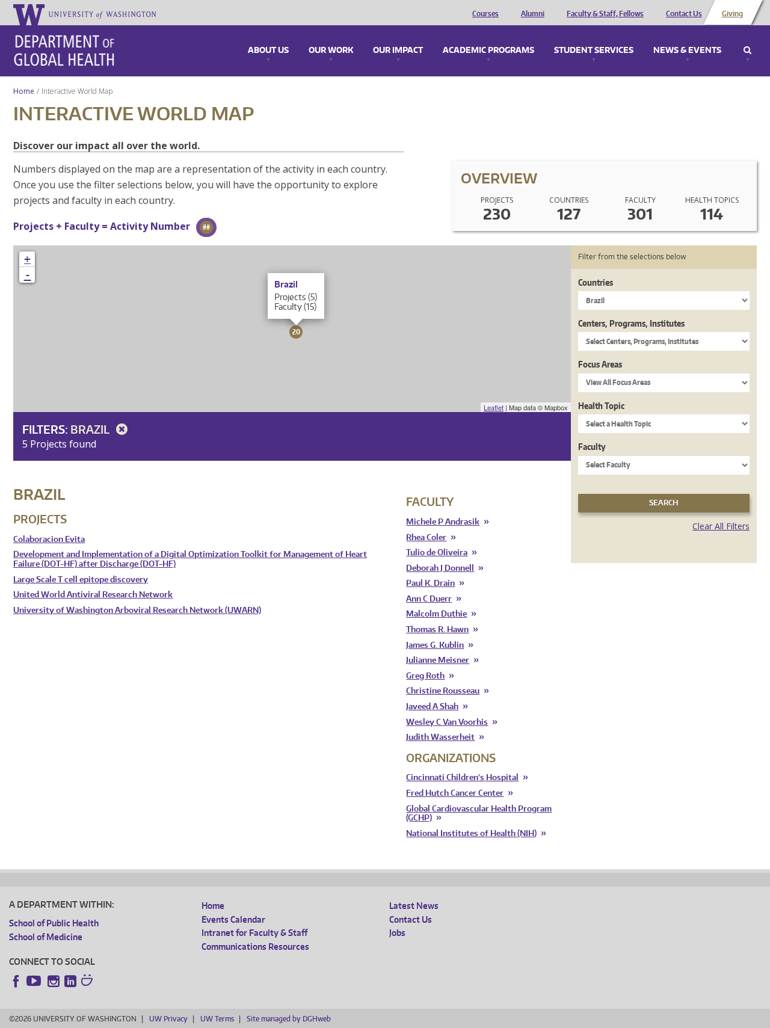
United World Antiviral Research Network (93, 594)
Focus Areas (600, 364)
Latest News (414, 905)
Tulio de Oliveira (436, 552)
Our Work (331, 50)
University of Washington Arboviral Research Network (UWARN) (137, 610)
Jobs (397, 933)
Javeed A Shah (432, 706)
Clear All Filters (721, 526)
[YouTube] (35, 981)
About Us (268, 50)
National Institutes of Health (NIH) (471, 833)
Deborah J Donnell (440, 568)
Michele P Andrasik (442, 521)
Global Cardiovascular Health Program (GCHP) (479, 813)
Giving (732, 13)
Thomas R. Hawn (437, 629)
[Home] (64, 50)
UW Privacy (168, 1018)
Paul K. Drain (430, 583)
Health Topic (601, 406)
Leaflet (494, 407)
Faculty (592, 447)
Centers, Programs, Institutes (631, 323)
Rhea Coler (426, 537)
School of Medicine (45, 937)
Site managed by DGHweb (289, 1018)
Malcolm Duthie (436, 613)
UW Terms (217, 1018)
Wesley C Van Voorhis (447, 722)
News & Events (687, 50)
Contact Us (684, 13)
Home (23, 91)
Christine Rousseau (442, 690)
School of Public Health (54, 923)
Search (747, 51)
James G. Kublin (435, 645)
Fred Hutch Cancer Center (455, 793)
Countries (595, 282)
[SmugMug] (88, 981)
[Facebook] (16, 981)
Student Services (593, 50)
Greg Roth (425, 675)
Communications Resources (255, 946)
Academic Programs (488, 50)
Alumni (532, 13)
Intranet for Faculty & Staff (254, 933)
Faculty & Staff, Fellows (605, 13)
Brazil (91, 429)
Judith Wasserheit (440, 737)
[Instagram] (53, 981)
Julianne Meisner (437, 660)
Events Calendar (233, 919)
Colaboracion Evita (49, 539)
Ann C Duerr (429, 598)
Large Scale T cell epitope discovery (80, 579)
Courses (485, 13)
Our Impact (398, 50)
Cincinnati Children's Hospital (462, 777)
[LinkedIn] (70, 981)
